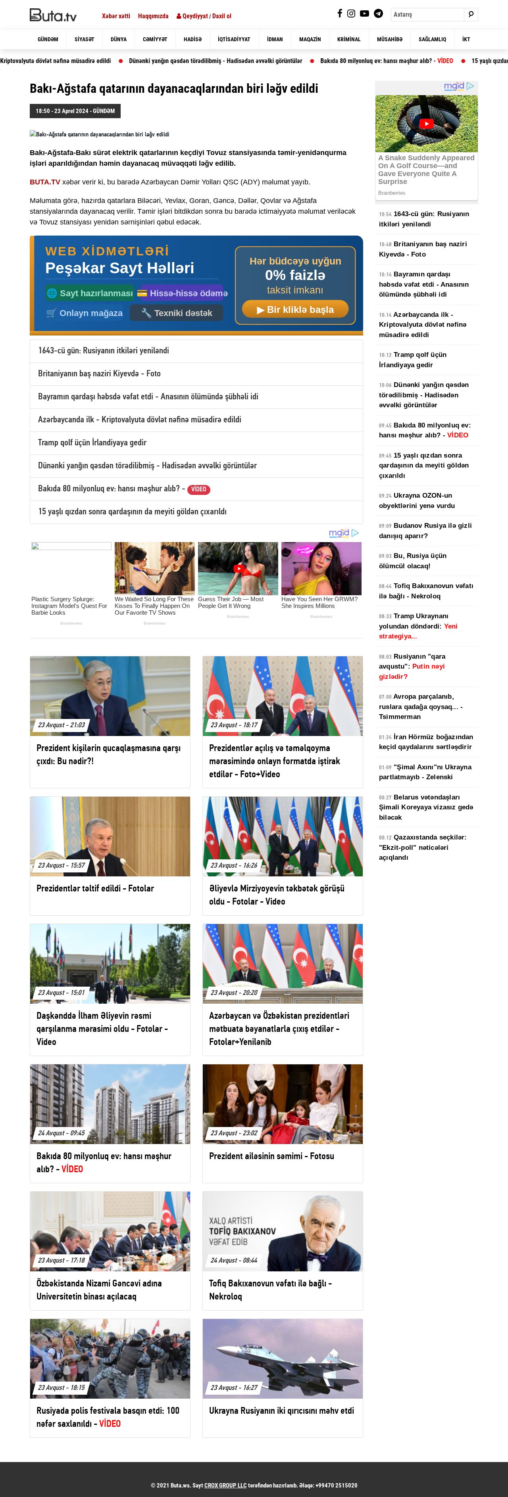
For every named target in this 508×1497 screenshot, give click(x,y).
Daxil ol (221, 16)
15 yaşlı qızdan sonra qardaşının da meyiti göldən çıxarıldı (132, 512)
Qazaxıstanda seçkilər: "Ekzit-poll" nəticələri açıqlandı (423, 847)
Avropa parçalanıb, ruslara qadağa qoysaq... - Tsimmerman (421, 707)
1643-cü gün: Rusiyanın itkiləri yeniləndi (103, 351)
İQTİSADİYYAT (234, 39)
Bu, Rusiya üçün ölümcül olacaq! (412, 561)
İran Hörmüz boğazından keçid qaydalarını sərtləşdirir (426, 742)
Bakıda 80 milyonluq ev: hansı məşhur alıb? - (324, 61)
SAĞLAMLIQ (432, 39)
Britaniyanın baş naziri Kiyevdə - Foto (99, 374)
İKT (466, 39)
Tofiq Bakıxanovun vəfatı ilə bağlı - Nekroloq (426, 591)
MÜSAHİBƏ (389, 39)
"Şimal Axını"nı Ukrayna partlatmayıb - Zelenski (425, 772)
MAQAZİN (310, 39)
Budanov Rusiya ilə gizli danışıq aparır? (425, 531)
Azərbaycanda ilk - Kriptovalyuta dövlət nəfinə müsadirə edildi (139, 420)
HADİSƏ (193, 39)
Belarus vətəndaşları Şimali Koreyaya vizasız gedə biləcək (426, 807)
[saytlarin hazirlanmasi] (196, 285)
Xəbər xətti (116, 16)
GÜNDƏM (48, 39)
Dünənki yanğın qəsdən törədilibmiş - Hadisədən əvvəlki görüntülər (153, 61)
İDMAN (275, 39)
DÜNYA (119, 39)
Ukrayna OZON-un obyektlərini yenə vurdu (417, 501)
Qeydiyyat (194, 16)
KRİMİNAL (349, 39)
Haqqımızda (153, 16)
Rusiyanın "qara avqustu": (412, 666)
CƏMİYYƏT (155, 39)
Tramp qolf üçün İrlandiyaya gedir (92, 443)
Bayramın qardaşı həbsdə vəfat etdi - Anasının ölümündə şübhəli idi (148, 397)
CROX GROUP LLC (225, 1485)
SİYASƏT (84, 39)
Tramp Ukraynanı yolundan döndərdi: (418, 626)
